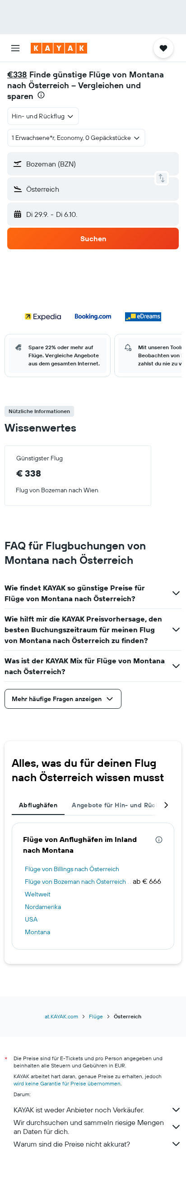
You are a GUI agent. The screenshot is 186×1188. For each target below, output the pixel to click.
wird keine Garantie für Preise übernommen (67, 1083)
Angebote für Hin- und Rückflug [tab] (121, 805)
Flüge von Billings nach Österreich (72, 869)
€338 (17, 74)
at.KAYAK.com (61, 1016)
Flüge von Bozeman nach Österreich (75, 882)
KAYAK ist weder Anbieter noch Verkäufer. (79, 1109)
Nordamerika (43, 907)
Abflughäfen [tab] (38, 805)
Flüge (96, 1016)
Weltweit (38, 894)
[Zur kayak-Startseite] (59, 48)
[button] (15, 48)
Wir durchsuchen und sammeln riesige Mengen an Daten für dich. (89, 1127)
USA (31, 919)
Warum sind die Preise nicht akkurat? (72, 1143)
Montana (37, 932)
